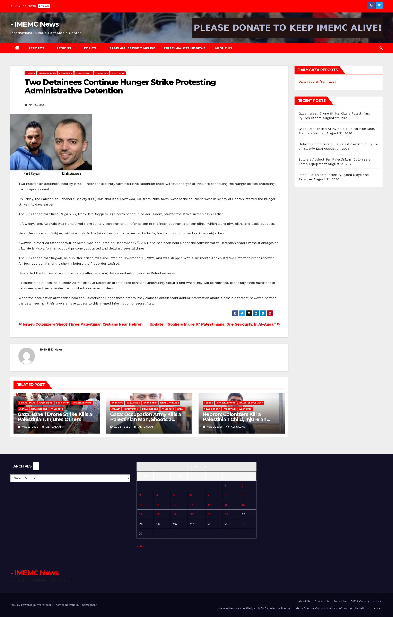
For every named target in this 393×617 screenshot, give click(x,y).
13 (191, 505)
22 (226, 514)
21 (209, 514)
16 (243, 505)
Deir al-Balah (27, 403)
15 (226, 505)
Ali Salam (53, 426)
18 (158, 514)
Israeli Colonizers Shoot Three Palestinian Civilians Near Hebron (82, 324)
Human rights (47, 73)
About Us (223, 48)
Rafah (180, 409)
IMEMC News (53, 349)
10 (140, 505)
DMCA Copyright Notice (366, 601)
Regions (64, 48)
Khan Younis (131, 409)
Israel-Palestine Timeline (131, 48)
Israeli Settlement (251, 403)
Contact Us (322, 601)
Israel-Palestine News (185, 48)
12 (174, 505)
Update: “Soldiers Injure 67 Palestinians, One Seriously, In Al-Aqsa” (213, 324)
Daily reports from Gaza (317, 81)
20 (192, 514)
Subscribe (339, 601)
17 (140, 514)
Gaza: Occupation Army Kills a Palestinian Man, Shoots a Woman (145, 419)
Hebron (30, 73)
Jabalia (23, 409)
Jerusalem (65, 73)
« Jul (140, 546)
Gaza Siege (45, 403)
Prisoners (101, 73)
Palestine (57, 409)
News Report (84, 73)
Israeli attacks (82, 403)
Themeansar (88, 604)
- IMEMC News (34, 24)
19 (174, 514)
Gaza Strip (62, 403)
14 (209, 505)
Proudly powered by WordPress (31, 604)
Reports (37, 48)
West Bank (117, 73)
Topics (90, 48)
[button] (381, 48)
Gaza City (117, 403)
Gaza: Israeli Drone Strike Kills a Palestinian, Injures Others (55, 416)
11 (157, 505)
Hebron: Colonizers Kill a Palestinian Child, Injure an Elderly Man (235, 419)
